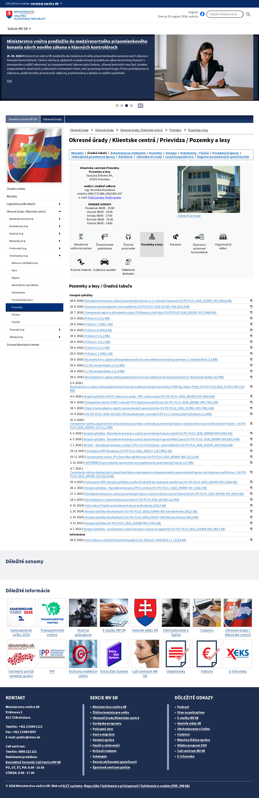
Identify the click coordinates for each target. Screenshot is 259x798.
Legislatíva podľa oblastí (21, 204)
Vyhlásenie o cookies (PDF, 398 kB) (165, 786)
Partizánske (18, 292)
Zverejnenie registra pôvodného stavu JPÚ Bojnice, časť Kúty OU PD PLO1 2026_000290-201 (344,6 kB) (150, 312)
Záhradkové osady (149, 157)
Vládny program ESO (192, 745)
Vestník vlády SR (189, 723)
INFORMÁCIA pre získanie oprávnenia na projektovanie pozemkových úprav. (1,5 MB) (139, 462)
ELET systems (72, 786)
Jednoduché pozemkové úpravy (93, 157)
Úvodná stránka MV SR (23, 119)
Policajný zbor (103, 729)
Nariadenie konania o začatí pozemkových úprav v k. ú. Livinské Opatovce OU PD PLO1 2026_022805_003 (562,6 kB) (158, 300)
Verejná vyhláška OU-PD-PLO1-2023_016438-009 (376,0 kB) (123, 523)
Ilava (14, 270)
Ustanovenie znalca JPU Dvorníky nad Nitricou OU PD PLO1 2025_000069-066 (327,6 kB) (142, 457)
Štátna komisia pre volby (111, 712)
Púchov (16, 314)
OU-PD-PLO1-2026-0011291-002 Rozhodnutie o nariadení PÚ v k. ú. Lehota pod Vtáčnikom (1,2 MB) (148, 414)
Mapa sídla (91, 786)
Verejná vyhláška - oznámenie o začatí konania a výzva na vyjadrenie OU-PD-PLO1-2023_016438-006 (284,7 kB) (154, 529)
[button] (20, 27)
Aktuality (12, 196)
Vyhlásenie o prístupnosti (120, 786)
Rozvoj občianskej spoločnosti (115, 762)
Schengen (100, 756)
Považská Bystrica (22, 300)
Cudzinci (183, 734)
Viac (9, 81)
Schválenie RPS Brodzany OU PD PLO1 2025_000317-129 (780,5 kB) (129, 451)
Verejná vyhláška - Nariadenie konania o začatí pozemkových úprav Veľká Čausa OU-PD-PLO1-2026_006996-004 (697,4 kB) (161, 439)
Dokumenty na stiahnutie (128, 153)
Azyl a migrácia (104, 734)
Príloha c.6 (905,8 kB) (98, 330)
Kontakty (155, 153)
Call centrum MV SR (191, 751)
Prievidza (17, 307)
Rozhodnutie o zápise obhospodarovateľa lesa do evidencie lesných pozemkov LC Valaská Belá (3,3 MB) (151, 359)
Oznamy (171, 153)
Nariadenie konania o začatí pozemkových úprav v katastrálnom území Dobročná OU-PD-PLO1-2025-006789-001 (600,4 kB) (164, 494)
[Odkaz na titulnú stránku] (26, 14)
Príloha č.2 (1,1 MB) (97, 347)
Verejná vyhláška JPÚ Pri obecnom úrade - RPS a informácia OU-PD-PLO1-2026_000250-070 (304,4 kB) (149, 396)
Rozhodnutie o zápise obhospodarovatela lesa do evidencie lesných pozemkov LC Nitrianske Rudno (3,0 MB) (154, 377)
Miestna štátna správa (193, 740)
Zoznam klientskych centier (23, 344)
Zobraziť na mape (189, 215)
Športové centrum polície (111, 767)
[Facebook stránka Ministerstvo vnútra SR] (202, 14)
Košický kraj (16, 233)
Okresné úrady (52, 119)
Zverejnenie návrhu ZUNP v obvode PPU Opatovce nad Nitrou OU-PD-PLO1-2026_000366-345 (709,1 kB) (151, 402)
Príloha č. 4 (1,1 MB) (97, 342)
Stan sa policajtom (191, 712)
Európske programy (107, 723)
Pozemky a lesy (198, 130)
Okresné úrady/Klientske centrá (116, 718)
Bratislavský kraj (18, 226)
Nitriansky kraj (17, 241)
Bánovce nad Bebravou (25, 263)
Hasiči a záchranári (106, 745)
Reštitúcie (126, 157)
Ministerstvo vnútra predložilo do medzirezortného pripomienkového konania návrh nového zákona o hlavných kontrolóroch (77, 44)
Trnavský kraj (16, 329)
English (193, 12)
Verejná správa (103, 740)
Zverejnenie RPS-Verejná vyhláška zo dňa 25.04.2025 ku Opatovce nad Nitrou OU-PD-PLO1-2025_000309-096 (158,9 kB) (161, 482)
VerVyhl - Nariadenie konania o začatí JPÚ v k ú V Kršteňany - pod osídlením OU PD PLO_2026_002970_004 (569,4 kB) (158, 445)
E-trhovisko (186, 756)
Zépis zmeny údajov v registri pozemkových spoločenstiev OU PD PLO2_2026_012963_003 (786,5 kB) (149, 408)
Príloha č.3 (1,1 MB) (97, 318)
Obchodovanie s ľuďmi (193, 729)
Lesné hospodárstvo (179, 157)
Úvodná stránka (16, 189)
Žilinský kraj (16, 337)
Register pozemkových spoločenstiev (223, 157)
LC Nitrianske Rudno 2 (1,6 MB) (105, 365)
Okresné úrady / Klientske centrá (26, 211)
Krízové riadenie (104, 751)
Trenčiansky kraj (18, 255)
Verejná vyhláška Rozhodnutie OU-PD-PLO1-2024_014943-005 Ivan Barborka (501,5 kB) (141, 511)
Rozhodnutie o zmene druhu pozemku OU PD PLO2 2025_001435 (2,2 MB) (132, 499)
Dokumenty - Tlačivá (194, 153)
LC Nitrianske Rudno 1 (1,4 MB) (105, 371)
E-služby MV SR (188, 718)
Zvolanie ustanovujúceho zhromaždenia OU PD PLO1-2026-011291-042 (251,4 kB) (137, 306)
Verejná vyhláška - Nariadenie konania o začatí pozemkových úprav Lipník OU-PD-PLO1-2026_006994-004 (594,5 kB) (157, 433)
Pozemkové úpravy (225, 153)
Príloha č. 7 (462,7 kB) (99, 324)
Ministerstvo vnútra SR (109, 707)
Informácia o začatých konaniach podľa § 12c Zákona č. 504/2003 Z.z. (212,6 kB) (135, 540)
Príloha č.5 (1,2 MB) (97, 336)
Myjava (16, 277)
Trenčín (16, 322)
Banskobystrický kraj (21, 218)
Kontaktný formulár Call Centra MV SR (33, 762)
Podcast (183, 707)
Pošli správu (96, 197)
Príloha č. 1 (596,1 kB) (99, 353)
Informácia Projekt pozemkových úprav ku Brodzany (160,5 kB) (125, 505)
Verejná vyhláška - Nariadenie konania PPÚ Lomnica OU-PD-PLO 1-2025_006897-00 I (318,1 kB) (146, 488)
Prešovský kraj (17, 248)
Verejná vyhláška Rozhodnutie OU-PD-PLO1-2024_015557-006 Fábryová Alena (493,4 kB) (142, 517)
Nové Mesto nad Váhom (25, 285)
